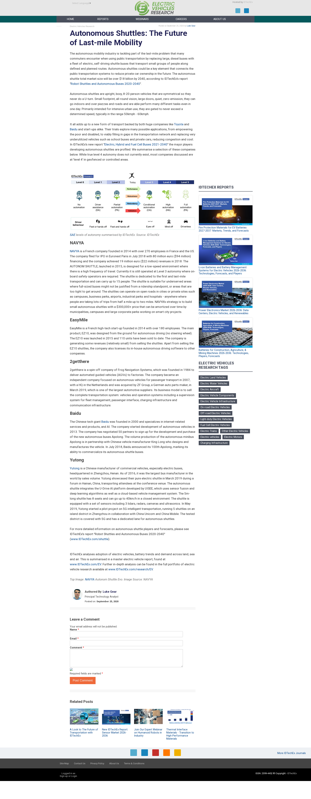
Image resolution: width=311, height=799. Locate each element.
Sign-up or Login (68, 776)
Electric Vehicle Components (217, 395)
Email (74, 638)
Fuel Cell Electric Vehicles (215, 425)
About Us (219, 19)
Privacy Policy (97, 763)
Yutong (75, 468)
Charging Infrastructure (214, 443)
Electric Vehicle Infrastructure (217, 401)
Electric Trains (208, 431)
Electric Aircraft (209, 389)
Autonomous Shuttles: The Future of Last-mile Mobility (128, 38)
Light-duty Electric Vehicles (216, 419)
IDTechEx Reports (216, 187)
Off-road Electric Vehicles (215, 413)
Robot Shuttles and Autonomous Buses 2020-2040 (105, 84)
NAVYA (74, 251)
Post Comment (83, 680)
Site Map (64, 763)
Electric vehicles (209, 437)
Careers (181, 19)
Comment (77, 647)
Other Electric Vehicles (235, 431)
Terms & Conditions (134, 763)
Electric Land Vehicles (213, 377)
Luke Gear (191, 26)
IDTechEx (248, 2)
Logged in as (68, 773)
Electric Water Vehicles (213, 383)
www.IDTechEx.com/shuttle (89, 539)
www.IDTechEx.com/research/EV (130, 569)
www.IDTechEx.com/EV (85, 564)
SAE (72, 235)
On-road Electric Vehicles (215, 407)
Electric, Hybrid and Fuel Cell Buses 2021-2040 (135, 144)
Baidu (73, 129)
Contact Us (79, 763)
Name (74, 629)
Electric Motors (233, 437)
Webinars (142, 19)
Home (70, 19)
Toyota (178, 124)
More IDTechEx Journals (292, 753)
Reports (103, 19)
